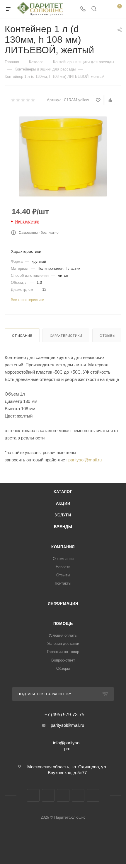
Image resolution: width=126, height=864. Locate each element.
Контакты (63, 583)
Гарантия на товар (63, 652)
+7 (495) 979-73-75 (64, 714)
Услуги (63, 515)
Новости (63, 567)
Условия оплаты (63, 635)
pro (67, 748)
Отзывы (108, 335)
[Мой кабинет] (105, 9)
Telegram (63, 795)
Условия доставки (63, 643)
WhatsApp (93, 795)
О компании (63, 558)
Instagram (48, 795)
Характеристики (66, 335)
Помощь (63, 623)
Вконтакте (33, 795)
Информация (63, 603)
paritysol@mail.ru (85, 459)
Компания (63, 547)
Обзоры (63, 668)
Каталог (63, 491)
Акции (63, 503)
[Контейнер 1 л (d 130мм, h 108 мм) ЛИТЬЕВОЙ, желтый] (63, 156)
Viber (78, 795)
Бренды (63, 527)
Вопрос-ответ (63, 660)
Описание (22, 335)
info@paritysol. (67, 742)
